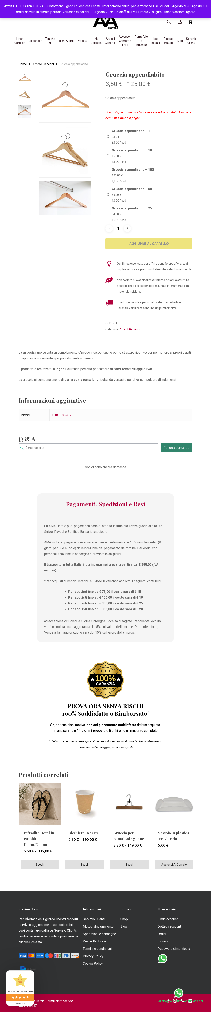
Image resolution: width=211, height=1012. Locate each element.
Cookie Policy (93, 963)
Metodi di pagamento (98, 926)
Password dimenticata (174, 949)
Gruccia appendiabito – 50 (132, 189)
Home (23, 64)
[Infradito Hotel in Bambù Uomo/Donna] (40, 804)
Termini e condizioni (97, 949)
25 (71, 415)
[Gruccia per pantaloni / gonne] (129, 804)
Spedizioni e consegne (99, 934)
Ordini (162, 934)
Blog (123, 926)
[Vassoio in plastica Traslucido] (174, 804)
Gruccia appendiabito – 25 (132, 208)
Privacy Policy (93, 956)
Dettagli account (169, 926)
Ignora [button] (190, 12)
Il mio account (168, 919)
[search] (168, 22)
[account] (179, 22)
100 (61, 415)
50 (67, 415)
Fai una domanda (176, 447)
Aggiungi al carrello (149, 243)
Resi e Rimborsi (94, 941)
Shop (124, 919)
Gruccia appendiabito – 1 (131, 131)
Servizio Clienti (94, 919)
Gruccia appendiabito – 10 (132, 150)
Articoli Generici (43, 64)
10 (56, 415)
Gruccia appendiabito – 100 (133, 170)
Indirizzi (163, 941)
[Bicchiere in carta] (84, 804)
